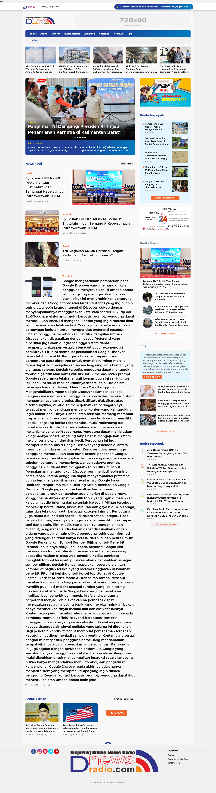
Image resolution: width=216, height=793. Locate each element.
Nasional (104, 33)
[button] (75, 137)
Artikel (44, 33)
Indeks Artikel (126, 164)
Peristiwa (118, 33)
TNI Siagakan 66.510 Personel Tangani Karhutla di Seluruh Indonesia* (93, 253)
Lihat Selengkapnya (123, 699)
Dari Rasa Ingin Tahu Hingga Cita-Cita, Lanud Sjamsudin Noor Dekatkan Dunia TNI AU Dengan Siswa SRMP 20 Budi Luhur (175, 69)
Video (34, 40)
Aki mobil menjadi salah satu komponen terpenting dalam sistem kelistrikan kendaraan (174, 418)
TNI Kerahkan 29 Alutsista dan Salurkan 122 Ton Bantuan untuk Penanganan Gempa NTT (74, 69)
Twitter (52, 755)
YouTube (58, 755)
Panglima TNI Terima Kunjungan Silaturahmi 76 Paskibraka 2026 (156, 184)
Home (31, 6)
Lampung (89, 33)
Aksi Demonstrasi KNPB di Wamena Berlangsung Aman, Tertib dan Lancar (39, 69)
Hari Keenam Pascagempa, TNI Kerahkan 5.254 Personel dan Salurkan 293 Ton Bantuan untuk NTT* (171, 309)
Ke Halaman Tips (164, 431)
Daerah (56, 33)
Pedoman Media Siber (178, 759)
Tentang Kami (174, 763)
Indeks (33, 33)
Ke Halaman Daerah (164, 334)
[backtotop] (108, 744)
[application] (108, 790)
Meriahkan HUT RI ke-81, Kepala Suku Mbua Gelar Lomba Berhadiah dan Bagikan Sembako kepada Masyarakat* (156, 170)
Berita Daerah (150, 243)
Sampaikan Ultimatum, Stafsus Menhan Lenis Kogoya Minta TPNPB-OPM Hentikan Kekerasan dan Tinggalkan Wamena (157, 155)
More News (116, 712)
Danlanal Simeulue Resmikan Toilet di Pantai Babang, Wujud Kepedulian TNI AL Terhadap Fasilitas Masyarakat (157, 141)
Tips (129, 33)
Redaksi (171, 755)
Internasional (72, 33)
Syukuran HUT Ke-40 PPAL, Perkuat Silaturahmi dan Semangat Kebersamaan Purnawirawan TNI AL (96, 223)
